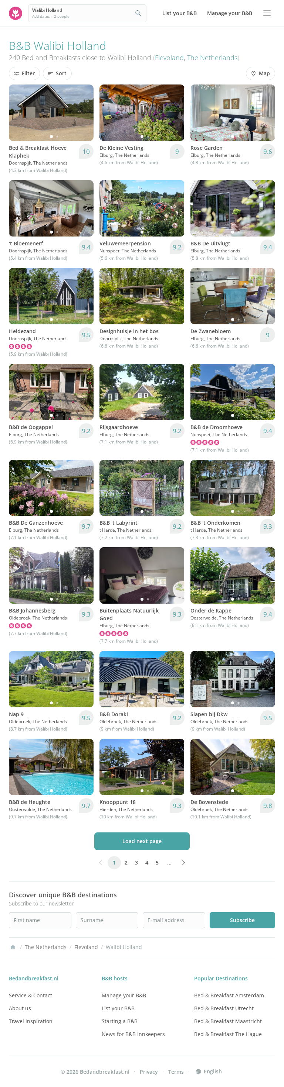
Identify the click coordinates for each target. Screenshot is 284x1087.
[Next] (83, 112)
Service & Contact (30, 995)
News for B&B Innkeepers (133, 1034)
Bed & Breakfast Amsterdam (229, 995)
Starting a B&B (120, 1021)
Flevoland (169, 57)
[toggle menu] (267, 13)
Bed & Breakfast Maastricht (228, 1021)
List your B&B (118, 1008)
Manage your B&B (124, 995)
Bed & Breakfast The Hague (228, 1034)
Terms (176, 1071)
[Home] (13, 947)
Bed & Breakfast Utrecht (224, 1008)
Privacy (149, 1071)
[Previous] (19, 112)
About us (20, 1008)
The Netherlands (212, 57)
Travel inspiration (31, 1021)
